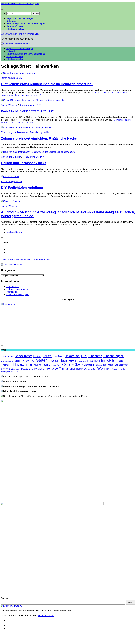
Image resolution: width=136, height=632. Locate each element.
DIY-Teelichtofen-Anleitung (22, 187)
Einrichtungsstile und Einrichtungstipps (25, 23)
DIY (84, 356)
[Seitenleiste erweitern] (2, 237)
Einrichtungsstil (113, 356)
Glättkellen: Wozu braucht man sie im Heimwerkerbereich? (47, 84)
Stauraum (15, 369)
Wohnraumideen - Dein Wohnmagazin (20, 3)
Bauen (47, 356)
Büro (55, 356)
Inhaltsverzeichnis (15, 29)
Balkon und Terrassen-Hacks (23, 163)
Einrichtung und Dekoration (14, 132)
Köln (58, 365)
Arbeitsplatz (5, 356)
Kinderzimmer (22, 364)
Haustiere (67, 360)
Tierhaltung (67, 368)
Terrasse (52, 368)
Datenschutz (12, 286)
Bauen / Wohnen (14, 26)
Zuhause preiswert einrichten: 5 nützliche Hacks (39, 138)
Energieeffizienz (7, 361)
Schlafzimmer (121, 365)
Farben (17, 361)
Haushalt (53, 360)
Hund (97, 360)
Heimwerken (80, 361)
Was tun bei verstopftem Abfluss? (27, 111)
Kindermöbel (6, 365)
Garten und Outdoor (11, 157)
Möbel (76, 364)
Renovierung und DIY (11, 78)
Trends (79, 368)
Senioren (5, 369)
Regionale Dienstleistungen (19, 18)
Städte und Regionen (33, 368)
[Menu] (2, 9)
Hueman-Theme (46, 615)
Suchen (4, 598)
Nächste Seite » (14, 232)
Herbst (90, 361)
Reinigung (99, 365)
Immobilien (108, 360)
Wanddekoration (90, 369)
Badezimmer (23, 356)
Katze (120, 361)
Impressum (12, 292)
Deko (60, 356)
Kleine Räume (42, 364)
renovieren (108, 365)
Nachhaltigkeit (88, 365)
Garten (42, 360)
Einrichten (95, 356)
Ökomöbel (121, 369)
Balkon (37, 356)
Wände (114, 369)
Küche (65, 364)
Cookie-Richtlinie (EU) (17, 294)
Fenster (26, 360)
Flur (33, 361)
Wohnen (104, 368)
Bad (12, 356)
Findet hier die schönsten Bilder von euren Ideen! (25, 260)
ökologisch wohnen (9, 372)
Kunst (53, 365)
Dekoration (11, 21)
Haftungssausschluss (17, 289)
